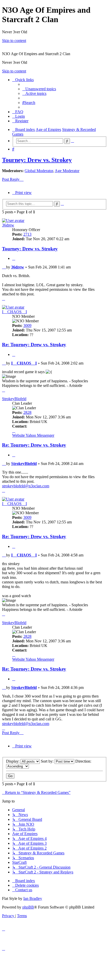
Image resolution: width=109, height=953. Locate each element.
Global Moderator (39, 171)
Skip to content (14, 40)
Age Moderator (67, 171)
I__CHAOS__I (14, 312)
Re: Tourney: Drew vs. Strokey (34, 344)
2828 (27, 412)
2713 (27, 234)
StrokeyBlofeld (14, 399)
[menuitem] (39, 89)
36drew (8, 225)
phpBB (28, 907)
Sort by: (48, 761)
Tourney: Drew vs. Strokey (37, 160)
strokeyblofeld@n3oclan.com (25, 486)
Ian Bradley (32, 898)
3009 (27, 325)
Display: (13, 761)
